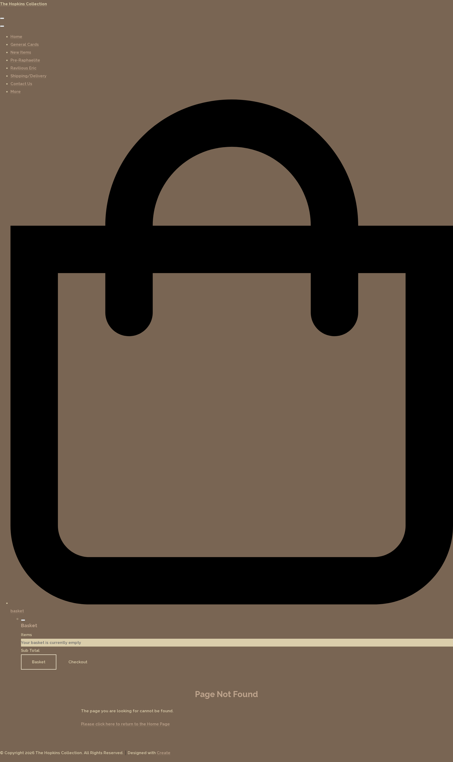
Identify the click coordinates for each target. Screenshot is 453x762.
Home (16, 36)
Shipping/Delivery (28, 76)
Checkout (77, 662)
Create (163, 752)
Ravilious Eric (23, 68)
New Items (20, 52)
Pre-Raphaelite (25, 60)
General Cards (24, 44)
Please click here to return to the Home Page (125, 724)
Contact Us (21, 83)
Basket (38, 662)
